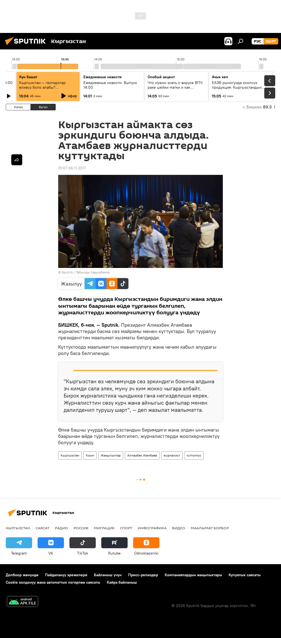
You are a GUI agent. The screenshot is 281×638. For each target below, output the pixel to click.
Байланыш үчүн (108, 574)
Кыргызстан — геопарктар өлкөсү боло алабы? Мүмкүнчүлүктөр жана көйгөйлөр (42, 89)
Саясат (42, 527)
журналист (172, 455)
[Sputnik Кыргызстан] (27, 45)
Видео (178, 527)
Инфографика (152, 527)
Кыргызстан (70, 455)
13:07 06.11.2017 (72, 168)
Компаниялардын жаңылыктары (193, 574)
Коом (90, 455)
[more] (16, 159)
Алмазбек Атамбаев (142, 455)
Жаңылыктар (111, 455)
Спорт (126, 527)
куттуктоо (194, 455)
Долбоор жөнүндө (22, 574)
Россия (81, 527)
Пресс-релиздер (143, 574)
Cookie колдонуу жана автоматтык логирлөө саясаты (53, 582)
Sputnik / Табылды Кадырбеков (85, 272)
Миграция (104, 527)
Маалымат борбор (210, 527)
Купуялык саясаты (245, 574)
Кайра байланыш (122, 582)
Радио (61, 527)
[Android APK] (22, 602)
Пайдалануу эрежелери (66, 574)
